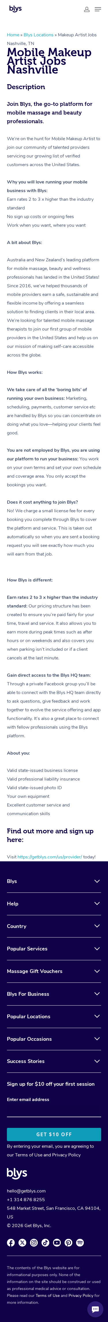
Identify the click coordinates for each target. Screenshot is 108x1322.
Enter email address (28, 1099)
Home (13, 35)
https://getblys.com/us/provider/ (50, 857)
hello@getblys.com (26, 1191)
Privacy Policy (66, 1155)
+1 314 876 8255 (26, 1200)
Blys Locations (39, 35)
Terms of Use (28, 1155)
